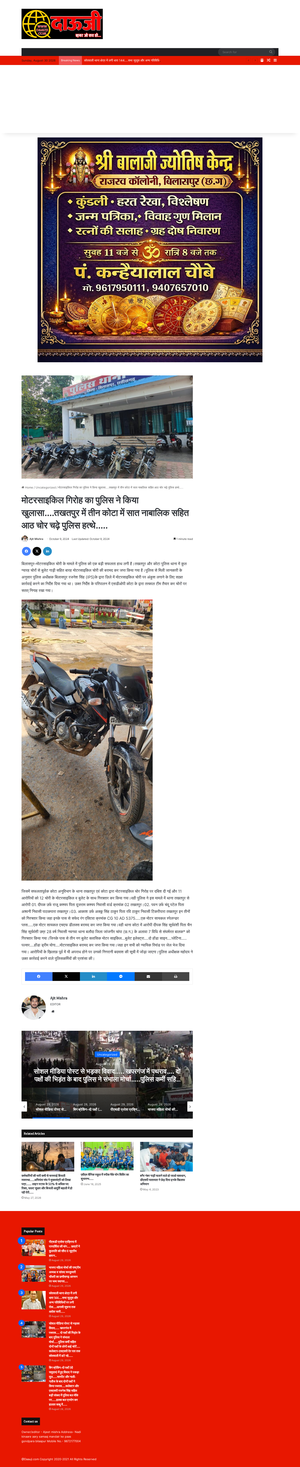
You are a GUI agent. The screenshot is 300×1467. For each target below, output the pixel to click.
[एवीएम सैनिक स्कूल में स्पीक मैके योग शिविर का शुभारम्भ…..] (107, 1156)
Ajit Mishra (36, 539)
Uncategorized (46, 487)
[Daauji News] (62, 24)
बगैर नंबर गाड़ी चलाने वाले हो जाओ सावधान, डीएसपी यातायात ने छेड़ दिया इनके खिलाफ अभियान (163, 1180)
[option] (107, 1075)
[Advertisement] (150, 100)
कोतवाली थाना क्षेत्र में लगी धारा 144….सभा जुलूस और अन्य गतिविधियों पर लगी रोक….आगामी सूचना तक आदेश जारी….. (149, 60)
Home (28, 487)
